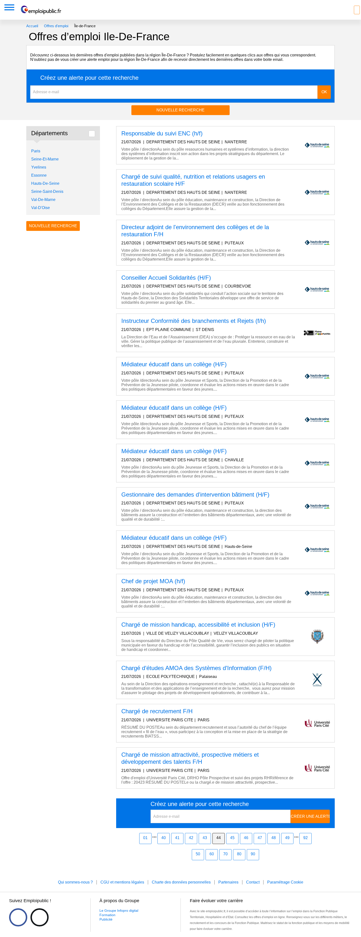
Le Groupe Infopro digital (118, 910)
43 (205, 838)
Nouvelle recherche (180, 110)
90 (253, 854)
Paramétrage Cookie (285, 882)
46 (246, 838)
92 (305, 838)
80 (239, 854)
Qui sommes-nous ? (75, 882)
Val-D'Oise (40, 208)
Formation (107, 915)
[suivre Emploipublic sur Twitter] (39, 917)
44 (218, 838)
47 (260, 838)
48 (273, 838)
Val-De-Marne (43, 200)
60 (211, 854)
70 (225, 854)
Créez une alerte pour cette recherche (89, 78)
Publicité (105, 919)
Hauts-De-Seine (45, 183)
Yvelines (38, 167)
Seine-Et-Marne (45, 159)
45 (232, 838)
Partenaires (228, 882)
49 (287, 838)
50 (198, 854)
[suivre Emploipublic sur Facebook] (18, 917)
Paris (35, 151)
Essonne (39, 175)
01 (145, 838)
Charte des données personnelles (181, 882)
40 (163, 838)
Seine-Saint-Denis (47, 191)
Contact (253, 882)
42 (191, 838)
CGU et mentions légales (122, 882)
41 (177, 838)
